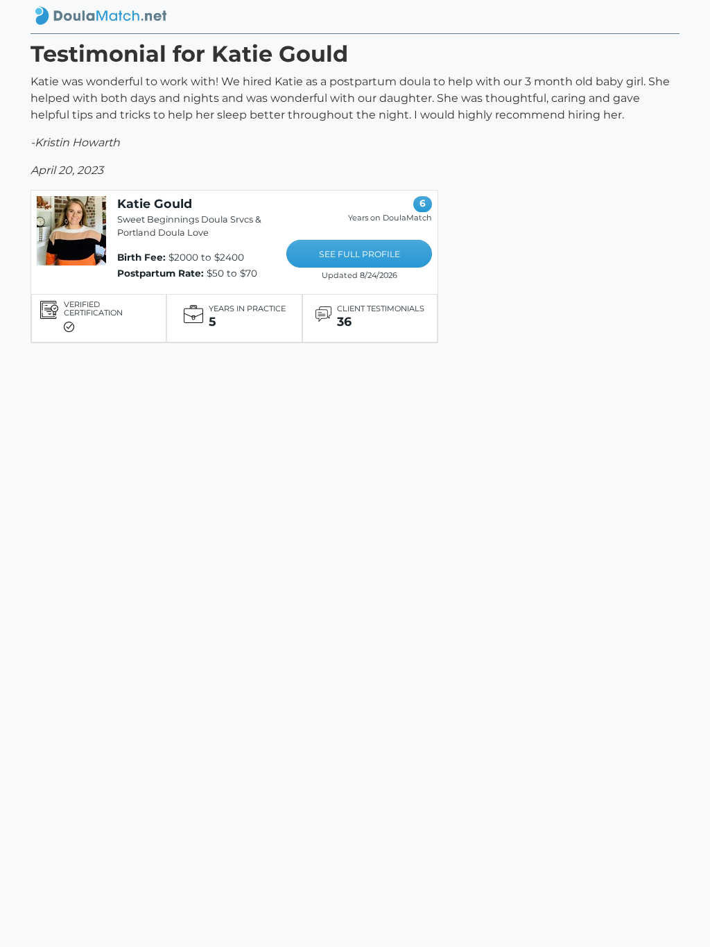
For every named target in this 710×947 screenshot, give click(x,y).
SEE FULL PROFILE (359, 254)
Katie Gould (154, 203)
